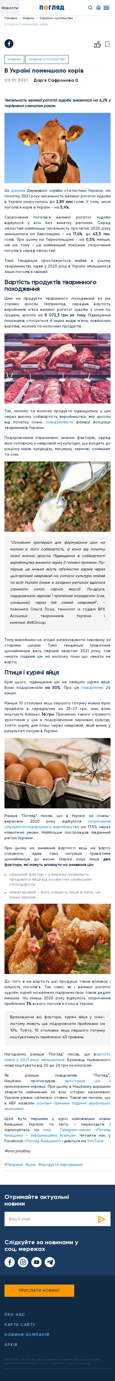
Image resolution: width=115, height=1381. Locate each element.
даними (19, 190)
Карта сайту (20, 1324)
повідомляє (94, 687)
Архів (11, 1344)
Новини (28, 18)
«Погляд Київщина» (42, 1141)
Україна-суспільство (56, 18)
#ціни (31, 1164)
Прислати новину (39, 1290)
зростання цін (77, 1081)
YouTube (95, 1141)
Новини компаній (27, 1334)
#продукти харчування (60, 1164)
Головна (10, 18)
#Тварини (13, 1164)
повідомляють (61, 422)
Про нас (14, 1314)
